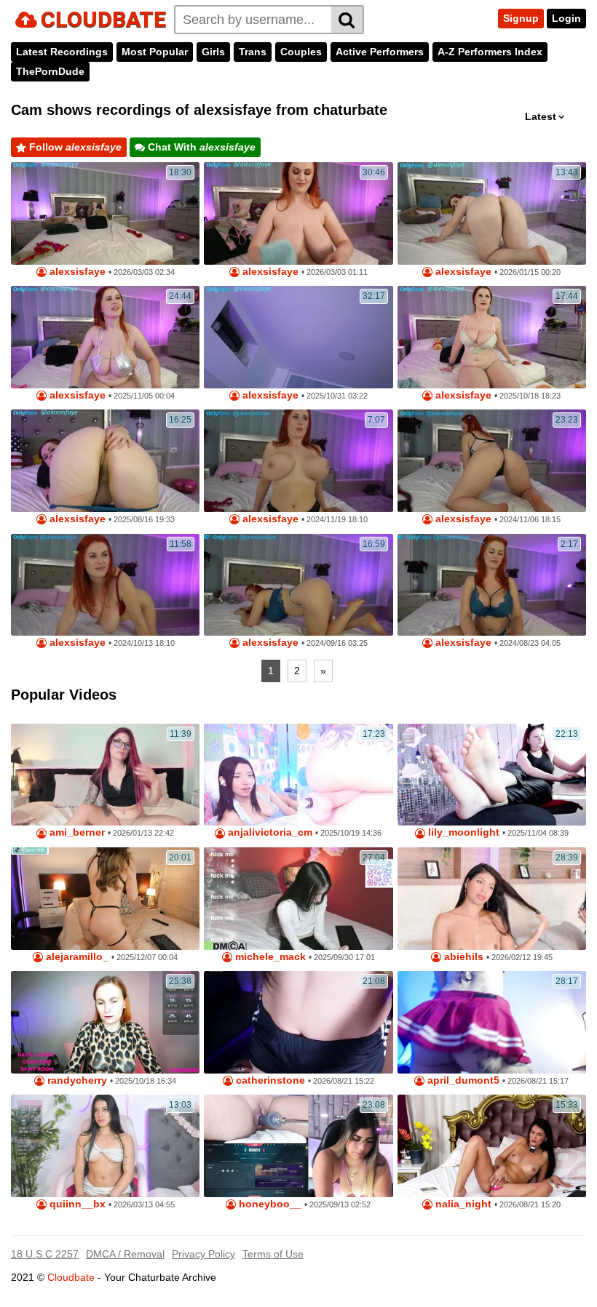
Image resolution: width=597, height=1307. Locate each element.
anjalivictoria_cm (268, 832)
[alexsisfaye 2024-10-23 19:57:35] (298, 585)
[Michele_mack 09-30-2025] (298, 898)
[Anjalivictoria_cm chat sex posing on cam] (298, 775)
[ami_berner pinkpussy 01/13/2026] (105, 775)
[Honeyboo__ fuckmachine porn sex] (298, 1146)
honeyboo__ (268, 1204)
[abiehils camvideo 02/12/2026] (492, 898)
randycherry (75, 1080)
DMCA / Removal (125, 1254)
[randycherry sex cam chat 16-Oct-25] (105, 1022)
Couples (301, 51)
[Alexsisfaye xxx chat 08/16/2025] (105, 460)
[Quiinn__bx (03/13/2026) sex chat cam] (105, 1146)
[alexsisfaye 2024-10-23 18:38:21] (492, 585)
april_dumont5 (461, 1080)
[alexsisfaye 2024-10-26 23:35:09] (298, 460)
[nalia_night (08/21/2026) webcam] (492, 1146)
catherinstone (269, 1080)
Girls (213, 51)
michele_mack (269, 956)
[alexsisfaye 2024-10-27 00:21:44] (105, 585)
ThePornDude (50, 71)
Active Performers (380, 51)
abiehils (462, 956)
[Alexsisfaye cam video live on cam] (298, 337)
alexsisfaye (76, 271)
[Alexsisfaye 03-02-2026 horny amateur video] (298, 213)
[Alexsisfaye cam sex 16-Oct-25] (492, 337)
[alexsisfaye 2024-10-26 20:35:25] (492, 460)
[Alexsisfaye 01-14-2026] (492, 213)
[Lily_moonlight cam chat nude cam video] (492, 775)
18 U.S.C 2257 (45, 1254)
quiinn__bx (76, 1204)
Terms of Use (273, 1254)
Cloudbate (71, 1277)
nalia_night (461, 1204)
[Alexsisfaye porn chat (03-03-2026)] (105, 213)
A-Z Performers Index (490, 51)
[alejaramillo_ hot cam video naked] (105, 898)
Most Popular (155, 51)
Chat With (200, 147)
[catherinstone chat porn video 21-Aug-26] (298, 1022)
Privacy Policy (203, 1254)
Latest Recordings (62, 51)
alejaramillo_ (75, 956)
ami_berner (76, 832)
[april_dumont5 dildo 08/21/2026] (492, 1022)
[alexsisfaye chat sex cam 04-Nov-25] (105, 337)
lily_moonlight (462, 832)
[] (347, 19)
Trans (252, 51)
